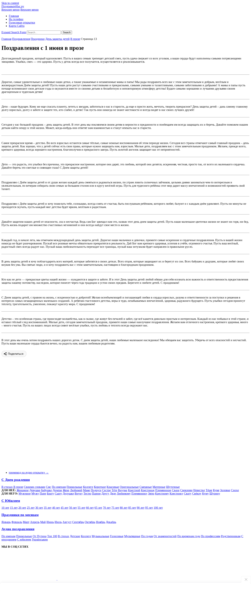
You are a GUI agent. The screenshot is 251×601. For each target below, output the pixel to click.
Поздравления (21, 38)
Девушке (34, 490)
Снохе (235, 490)
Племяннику (139, 493)
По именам (59, 486)
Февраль (16, 522)
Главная (14, 15)
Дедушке (68, 493)
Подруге (96, 490)
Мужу (35, 493)
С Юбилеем (10, 501)
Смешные (145, 486)
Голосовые (116, 536)
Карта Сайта (16, 25)
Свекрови (186, 490)
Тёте (114, 490)
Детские (75, 536)
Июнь (50, 522)
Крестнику (176, 493)
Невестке (199, 490)
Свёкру (196, 493)
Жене (66, 490)
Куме (216, 490)
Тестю (87, 493)
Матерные (159, 486)
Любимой (76, 490)
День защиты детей (57, 38)
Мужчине (25, 493)
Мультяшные (132, 536)
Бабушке (46, 490)
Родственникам (231, 536)
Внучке (122, 490)
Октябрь (90, 522)
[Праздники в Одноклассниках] (84, 579)
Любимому (124, 493)
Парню (96, 493)
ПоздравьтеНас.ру (12, 6)
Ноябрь (100, 522)
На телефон (16, 19)
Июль (58, 522)
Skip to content (10, 3)
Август (66, 522)
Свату (187, 493)
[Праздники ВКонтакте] (29, 579)
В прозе (75, 38)
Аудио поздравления (17, 529)
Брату (50, 493)
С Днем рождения (15, 480)
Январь (6, 522)
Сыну (58, 493)
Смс (48, 486)
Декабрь (111, 522)
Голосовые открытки (22, 22)
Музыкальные (100, 536)
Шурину (214, 493)
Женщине (23, 490)
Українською (40, 539)
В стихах (7, 486)
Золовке (225, 490)
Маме (86, 490)
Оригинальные (129, 486)
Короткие (100, 486)
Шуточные (173, 486)
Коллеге (88, 486)
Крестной (134, 490)
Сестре (106, 490)
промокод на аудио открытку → (29, 472)
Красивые (113, 486)
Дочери (57, 490)
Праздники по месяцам (20, 515)
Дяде (113, 493)
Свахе (176, 490)
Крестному (162, 493)
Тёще (209, 490)
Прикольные (74, 486)
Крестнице (148, 490)
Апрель (35, 522)
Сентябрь (78, 522)
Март (26, 522)
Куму (205, 493)
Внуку (79, 493)
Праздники (38, 38)
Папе (43, 493)
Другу (105, 493)
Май (43, 522)
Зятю (151, 493)
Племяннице (163, 490)
